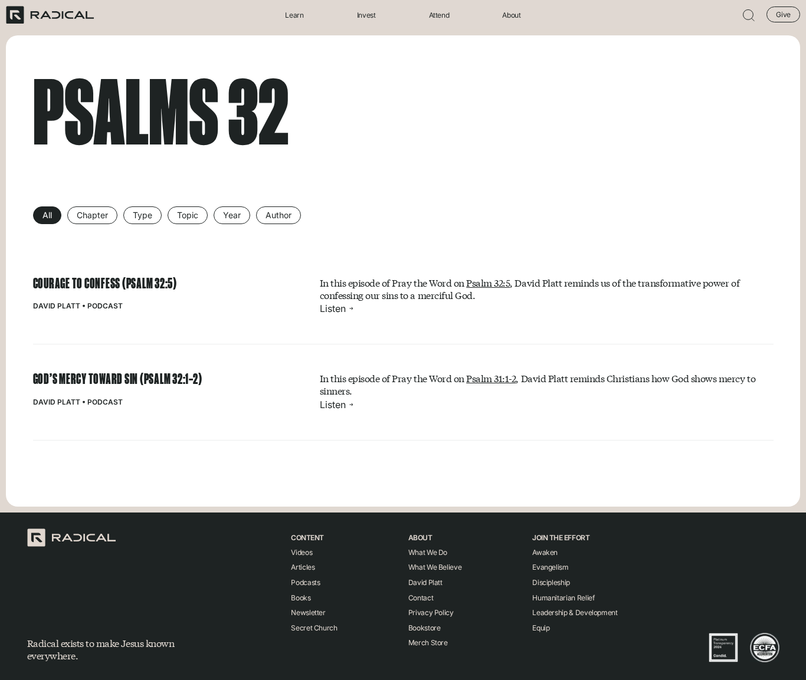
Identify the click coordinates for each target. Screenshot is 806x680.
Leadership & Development (574, 612)
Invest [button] (366, 15)
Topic (187, 215)
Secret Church (314, 627)
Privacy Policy (431, 612)
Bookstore (424, 627)
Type (142, 215)
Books (300, 597)
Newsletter (308, 612)
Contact (420, 597)
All (47, 215)
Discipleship (551, 582)
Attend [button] (439, 15)
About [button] (511, 15)
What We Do (427, 552)
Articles (302, 567)
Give (783, 14)
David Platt (56, 305)
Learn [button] (294, 15)
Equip (540, 627)
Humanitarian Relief (563, 597)
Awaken (545, 552)
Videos (301, 552)
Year (232, 215)
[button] (749, 15)
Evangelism (550, 567)
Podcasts (305, 582)
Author (278, 215)
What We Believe (435, 567)
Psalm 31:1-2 (491, 378)
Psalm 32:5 (488, 283)
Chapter (92, 215)
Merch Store (428, 642)
